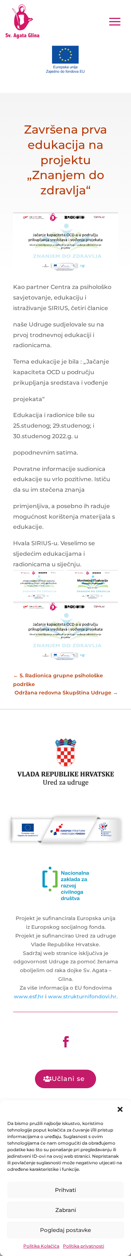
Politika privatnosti (83, 1246)
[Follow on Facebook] (65, 1042)
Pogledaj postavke (65, 1230)
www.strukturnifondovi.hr (82, 996)
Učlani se (68, 1079)
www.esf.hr (29, 996)
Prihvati (65, 1189)
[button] (120, 1109)
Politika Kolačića (41, 1246)
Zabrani (65, 1210)
